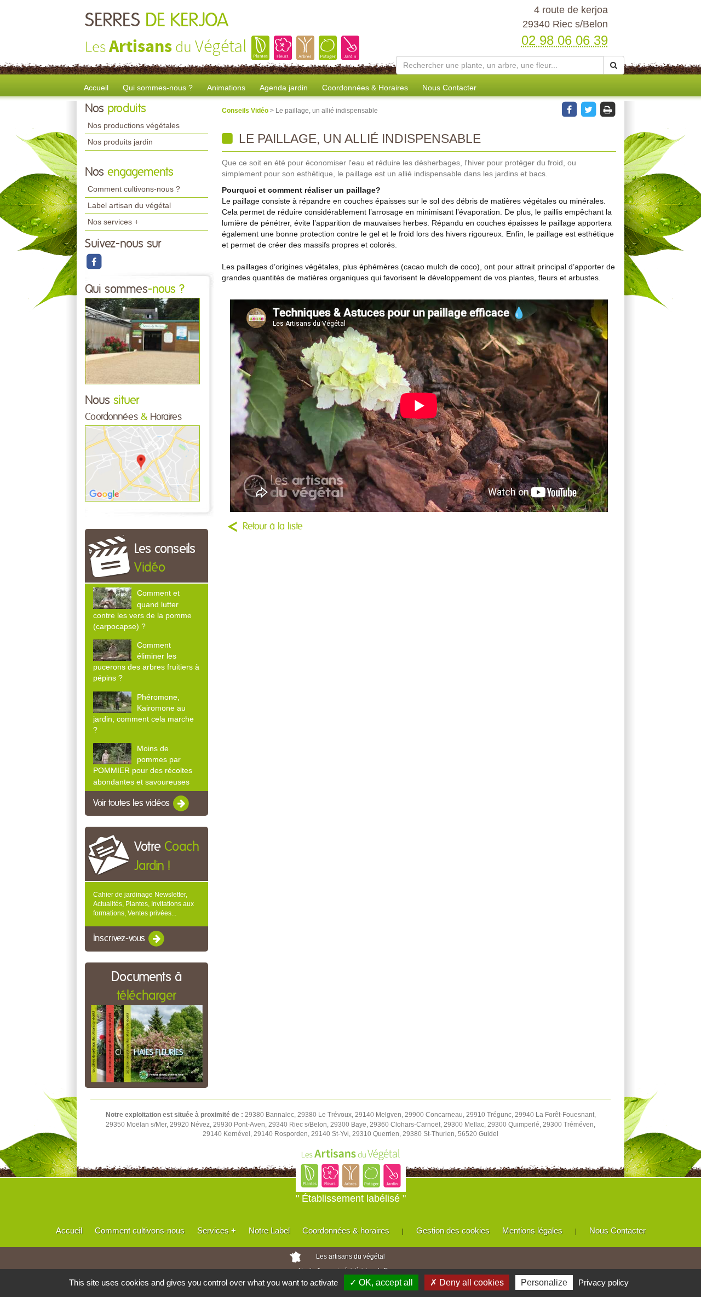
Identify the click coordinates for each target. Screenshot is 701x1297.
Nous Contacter (449, 87)
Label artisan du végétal (129, 205)
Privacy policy (603, 1282)
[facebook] (93, 261)
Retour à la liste (273, 527)
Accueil (96, 87)
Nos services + (113, 221)
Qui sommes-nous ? (158, 87)
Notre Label (269, 1230)
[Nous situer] (142, 463)
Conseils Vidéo (246, 110)
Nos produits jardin (120, 141)
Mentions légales (532, 1230)
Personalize (544, 1282)
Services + (216, 1230)
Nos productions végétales (134, 125)
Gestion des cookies (453, 1230)
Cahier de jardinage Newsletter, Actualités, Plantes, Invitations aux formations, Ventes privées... (143, 904)
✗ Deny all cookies (467, 1282)
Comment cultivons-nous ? (134, 189)
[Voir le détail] (112, 598)
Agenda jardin (284, 87)
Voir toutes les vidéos (132, 803)
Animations (226, 87)
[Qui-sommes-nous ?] (142, 340)
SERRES (156, 20)
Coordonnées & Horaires (365, 87)
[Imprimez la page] (607, 109)
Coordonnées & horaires (345, 1230)
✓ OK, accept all (381, 1282)
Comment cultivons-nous (140, 1230)
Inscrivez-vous (120, 939)
